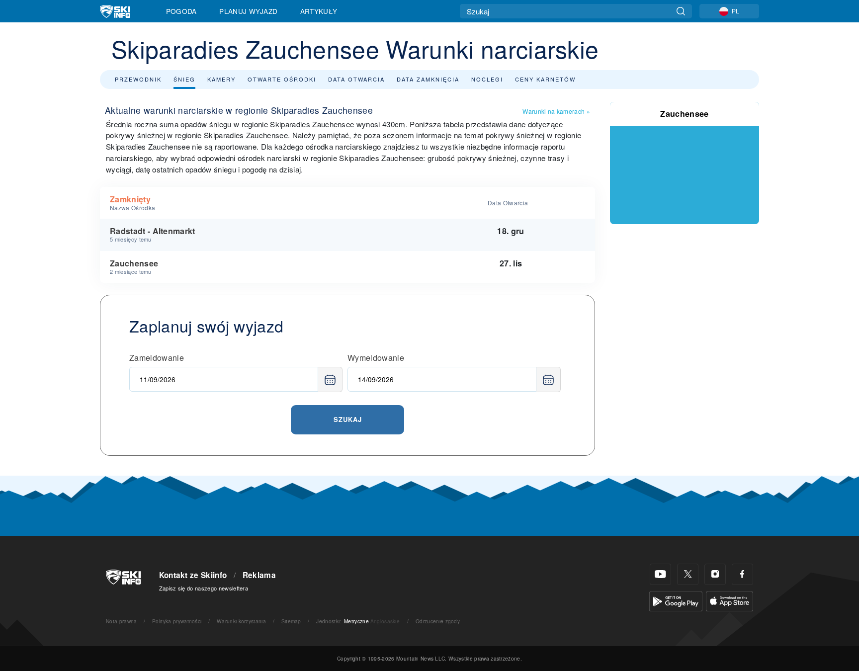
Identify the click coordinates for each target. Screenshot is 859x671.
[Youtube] (660, 574)
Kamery (221, 79)
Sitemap (291, 621)
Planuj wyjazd (248, 11)
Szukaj (348, 419)
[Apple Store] (729, 600)
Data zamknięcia (428, 79)
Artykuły (319, 11)
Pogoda (181, 11)
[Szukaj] (681, 11)
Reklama (259, 575)
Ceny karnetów (545, 79)
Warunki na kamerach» (556, 111)
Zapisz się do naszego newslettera (204, 588)
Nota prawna (121, 621)
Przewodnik (138, 79)
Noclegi (487, 79)
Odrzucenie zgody (438, 621)
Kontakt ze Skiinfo (193, 575)
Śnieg (184, 79)
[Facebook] (742, 574)
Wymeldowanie (375, 357)
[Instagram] (715, 574)
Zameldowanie (156, 357)
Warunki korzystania (241, 621)
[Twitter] (687, 574)
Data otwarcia (356, 79)
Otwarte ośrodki (282, 79)
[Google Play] (675, 600)
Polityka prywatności (176, 621)
